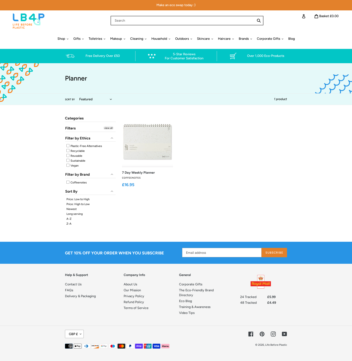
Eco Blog (185, 301)
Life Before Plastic (276, 344)
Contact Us (73, 284)
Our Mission (132, 290)
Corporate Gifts (190, 284)
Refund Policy (134, 302)
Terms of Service (136, 308)
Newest (71, 209)
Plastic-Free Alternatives (86, 146)
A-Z (69, 219)
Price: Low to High (78, 199)
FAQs (69, 290)
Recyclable (77, 151)
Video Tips (187, 313)
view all (108, 128)
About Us (130, 284)
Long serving (74, 214)
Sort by (70, 99)
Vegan (74, 165)
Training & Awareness (194, 307)
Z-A (69, 223)
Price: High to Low (78, 204)
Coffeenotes (78, 182)
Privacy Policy (134, 296)
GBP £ (73, 334)
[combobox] (187, 20)
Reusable (76, 156)
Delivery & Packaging (80, 296)
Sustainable (77, 160)
